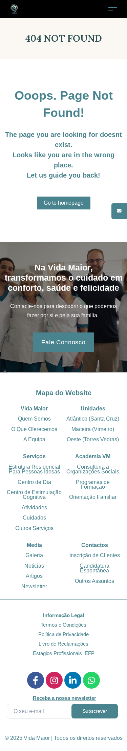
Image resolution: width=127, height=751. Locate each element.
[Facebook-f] (35, 680)
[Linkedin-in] (72, 680)
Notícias (34, 566)
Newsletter (34, 586)
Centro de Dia (34, 482)
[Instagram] (54, 680)
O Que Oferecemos (34, 429)
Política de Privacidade (63, 634)
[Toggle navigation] (113, 9)
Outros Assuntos (94, 581)
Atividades (34, 507)
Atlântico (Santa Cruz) (92, 419)
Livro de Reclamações (63, 644)
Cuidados (34, 518)
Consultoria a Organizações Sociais (92, 469)
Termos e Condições (63, 625)
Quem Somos (34, 419)
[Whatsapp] (91, 680)
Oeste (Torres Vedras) (93, 439)
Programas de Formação (93, 484)
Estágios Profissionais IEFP (63, 653)
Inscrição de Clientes (94, 555)
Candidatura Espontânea (94, 568)
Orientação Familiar (93, 497)
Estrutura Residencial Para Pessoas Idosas (34, 469)
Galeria (34, 555)
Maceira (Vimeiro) (92, 429)
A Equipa (34, 439)
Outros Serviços (34, 528)
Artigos (34, 576)
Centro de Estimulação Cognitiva (34, 494)
